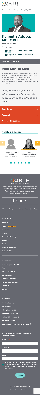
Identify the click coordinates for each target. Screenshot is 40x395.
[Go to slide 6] (29, 163)
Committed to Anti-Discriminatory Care (19, 324)
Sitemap (5, 289)
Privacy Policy (7, 306)
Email (4, 355)
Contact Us (5, 285)
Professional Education (10, 313)
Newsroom (5, 240)
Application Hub (25, 386)
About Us (5, 222)
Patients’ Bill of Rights (13, 317)
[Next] (37, 143)
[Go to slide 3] (18, 163)
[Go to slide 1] (11, 163)
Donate (4, 233)
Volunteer (5, 230)
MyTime (17, 386)
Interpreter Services (8, 320)
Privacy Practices (11, 310)
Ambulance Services (9, 247)
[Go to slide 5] (25, 163)
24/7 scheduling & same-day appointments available (20, 209)
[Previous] (2, 143)
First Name (5, 340)
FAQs (3, 268)
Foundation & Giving (9, 237)
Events (4, 244)
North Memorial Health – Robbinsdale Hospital (19, 54)
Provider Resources (8, 303)
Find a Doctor (6, 10)
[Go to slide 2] (14, 163)
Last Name (5, 347)
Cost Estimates (7, 275)
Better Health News (8, 251)
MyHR (12, 386)
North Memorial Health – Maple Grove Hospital (19, 51)
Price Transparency (8, 271)
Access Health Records (9, 282)
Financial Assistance (9, 278)
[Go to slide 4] (21, 163)
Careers (4, 226)
